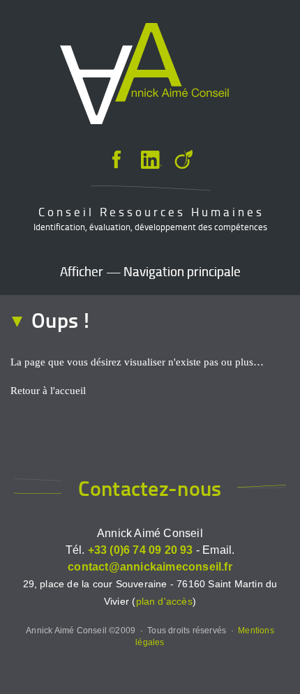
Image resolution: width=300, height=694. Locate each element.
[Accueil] (144, 75)
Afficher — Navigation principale (150, 271)
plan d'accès (164, 601)
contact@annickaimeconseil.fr (150, 566)
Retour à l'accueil (48, 390)
